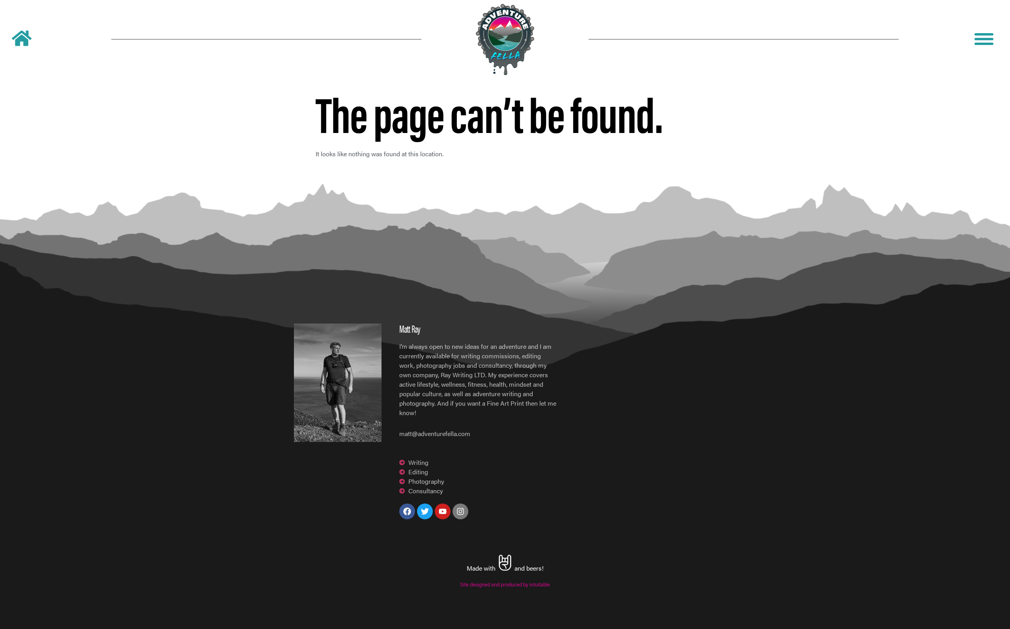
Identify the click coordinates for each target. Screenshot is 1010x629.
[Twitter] (425, 511)
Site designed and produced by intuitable (505, 584)
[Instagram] (460, 511)
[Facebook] (407, 511)
